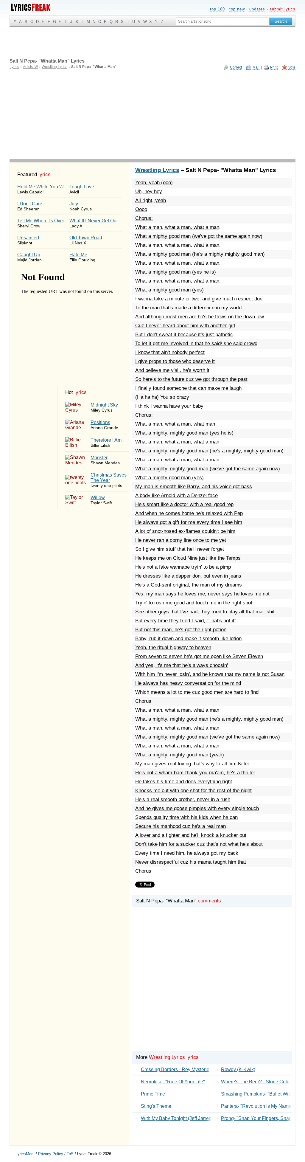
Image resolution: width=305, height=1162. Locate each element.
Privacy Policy (50, 1154)
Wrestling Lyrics (157, 170)
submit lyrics (282, 9)
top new (237, 9)
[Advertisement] (152, 114)
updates (257, 9)
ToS (70, 1154)
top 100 (217, 9)
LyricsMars (25, 1154)
